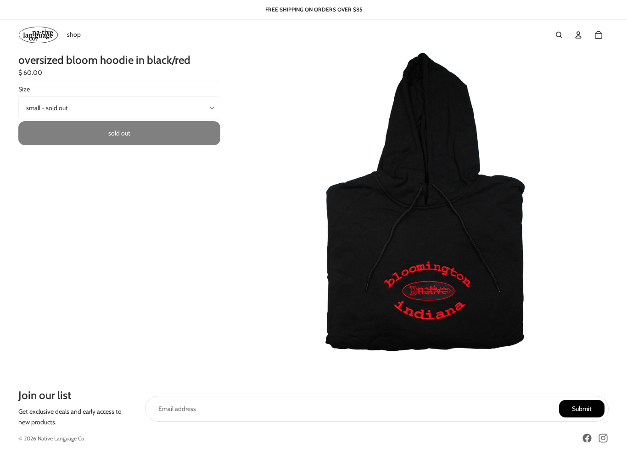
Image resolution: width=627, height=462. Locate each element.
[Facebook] (587, 438)
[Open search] (559, 35)
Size (24, 89)
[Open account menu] (578, 35)
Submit (582, 409)
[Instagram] (603, 438)
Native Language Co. (62, 438)
